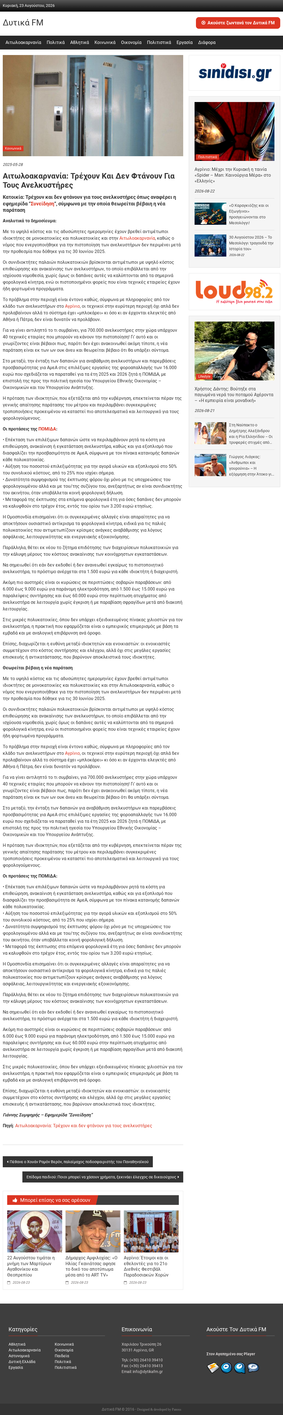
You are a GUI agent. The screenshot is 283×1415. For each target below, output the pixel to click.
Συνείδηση (42, 204)
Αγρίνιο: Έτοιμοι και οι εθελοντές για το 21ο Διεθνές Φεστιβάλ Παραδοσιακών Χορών (146, 1266)
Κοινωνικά (105, 42)
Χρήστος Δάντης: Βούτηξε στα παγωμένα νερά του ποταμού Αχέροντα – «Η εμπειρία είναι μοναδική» (234, 394)
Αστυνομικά (19, 1356)
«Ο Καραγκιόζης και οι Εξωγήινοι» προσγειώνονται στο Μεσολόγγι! (249, 214)
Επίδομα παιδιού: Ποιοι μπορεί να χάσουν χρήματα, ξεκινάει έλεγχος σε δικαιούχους (101, 1177)
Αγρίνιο (72, 306)
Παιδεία (62, 1356)
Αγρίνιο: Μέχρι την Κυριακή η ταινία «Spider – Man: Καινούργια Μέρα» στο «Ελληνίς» (233, 175)
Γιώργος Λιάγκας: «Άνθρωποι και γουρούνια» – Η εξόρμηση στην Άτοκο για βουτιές (251, 466)
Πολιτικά (56, 42)
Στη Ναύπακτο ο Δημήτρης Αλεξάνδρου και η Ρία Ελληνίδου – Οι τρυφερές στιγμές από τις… (251, 434)
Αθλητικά (79, 42)
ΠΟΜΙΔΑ (47, 429)
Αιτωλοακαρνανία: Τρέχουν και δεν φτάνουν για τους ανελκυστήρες (83, 1125)
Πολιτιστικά (159, 42)
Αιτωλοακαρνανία (23, 42)
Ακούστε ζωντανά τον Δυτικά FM (241, 22)
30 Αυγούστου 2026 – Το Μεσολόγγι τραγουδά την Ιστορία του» (251, 243)
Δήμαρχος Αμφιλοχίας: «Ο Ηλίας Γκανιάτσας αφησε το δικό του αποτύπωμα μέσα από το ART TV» (91, 1266)
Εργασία (185, 42)
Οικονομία (131, 42)
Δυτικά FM (23, 22)
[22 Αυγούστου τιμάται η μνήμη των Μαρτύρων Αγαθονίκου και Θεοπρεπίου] (34, 1231)
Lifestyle (204, 376)
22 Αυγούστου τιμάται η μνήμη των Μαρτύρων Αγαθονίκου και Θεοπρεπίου (31, 1266)
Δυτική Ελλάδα (22, 1361)
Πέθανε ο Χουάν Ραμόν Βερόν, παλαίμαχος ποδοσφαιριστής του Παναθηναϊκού (79, 1162)
